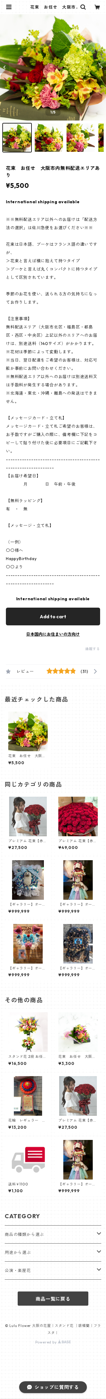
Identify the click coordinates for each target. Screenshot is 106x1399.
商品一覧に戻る (53, 1299)
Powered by (46, 1342)
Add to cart (53, 616)
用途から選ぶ (18, 1252)
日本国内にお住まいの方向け (53, 634)
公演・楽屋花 (18, 1270)
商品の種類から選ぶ (24, 1234)
